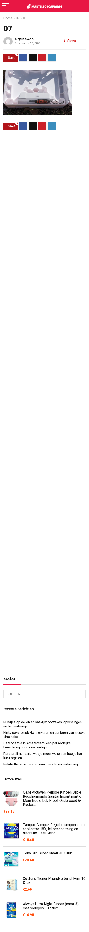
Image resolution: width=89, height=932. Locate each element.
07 (18, 18)
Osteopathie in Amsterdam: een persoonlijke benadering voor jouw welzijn (37, 745)
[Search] (81, 6)
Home (8, 18)
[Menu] (5, 6)
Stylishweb (24, 39)
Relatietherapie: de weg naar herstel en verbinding (40, 764)
